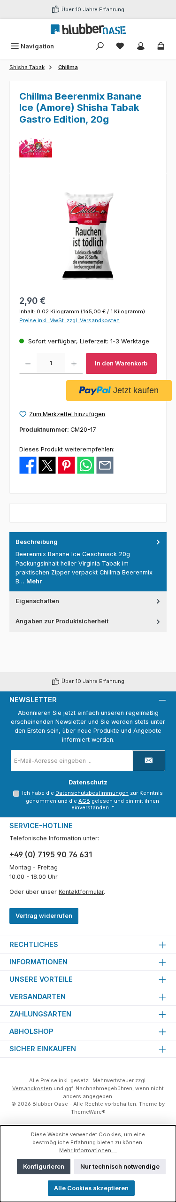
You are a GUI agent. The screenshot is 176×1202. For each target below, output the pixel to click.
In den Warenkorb (121, 363)
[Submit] (148, 760)
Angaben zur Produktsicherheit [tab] (61, 621)
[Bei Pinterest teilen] (66, 464)
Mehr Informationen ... (88, 1150)
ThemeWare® (88, 1112)
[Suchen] (100, 46)
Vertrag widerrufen (43, 915)
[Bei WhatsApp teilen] (85, 464)
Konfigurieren (43, 1166)
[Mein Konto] (140, 46)
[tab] (88, 561)
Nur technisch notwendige (120, 1166)
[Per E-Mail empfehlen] (104, 464)
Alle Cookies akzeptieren (91, 1188)
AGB (84, 801)
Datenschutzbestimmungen (92, 793)
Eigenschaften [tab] (37, 601)
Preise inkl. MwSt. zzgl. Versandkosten (69, 320)
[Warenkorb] (161, 46)
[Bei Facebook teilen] (27, 464)
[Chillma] (88, 147)
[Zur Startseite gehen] (88, 28)
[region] (88, 235)
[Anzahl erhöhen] (74, 363)
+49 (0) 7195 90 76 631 (50, 854)
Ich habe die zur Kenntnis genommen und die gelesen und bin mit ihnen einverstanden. (92, 800)
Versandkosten (32, 1088)
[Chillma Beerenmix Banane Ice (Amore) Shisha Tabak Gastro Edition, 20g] (88, 235)
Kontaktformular (81, 891)
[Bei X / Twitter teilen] (47, 464)
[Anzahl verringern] (28, 363)
